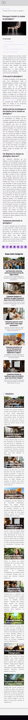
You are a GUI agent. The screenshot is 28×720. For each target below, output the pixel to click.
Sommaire (7, 39)
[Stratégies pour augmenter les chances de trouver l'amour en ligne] (14, 586)
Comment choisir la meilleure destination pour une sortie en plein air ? (14, 624)
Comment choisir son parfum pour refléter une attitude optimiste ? (14, 559)
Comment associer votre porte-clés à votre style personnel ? (14, 323)
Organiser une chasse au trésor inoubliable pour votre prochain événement (14, 685)
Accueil (3, 9)
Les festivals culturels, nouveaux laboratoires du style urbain (14, 273)
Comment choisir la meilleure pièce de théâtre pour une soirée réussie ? (14, 376)
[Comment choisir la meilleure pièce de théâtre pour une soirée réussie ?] (14, 366)
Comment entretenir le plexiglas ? (11, 52)
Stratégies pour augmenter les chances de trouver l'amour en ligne (14, 592)
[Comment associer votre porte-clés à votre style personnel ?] (14, 314)
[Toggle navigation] (4, 2)
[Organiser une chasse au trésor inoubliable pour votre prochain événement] (14, 679)
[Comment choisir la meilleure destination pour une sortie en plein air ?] (14, 618)
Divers (8, 9)
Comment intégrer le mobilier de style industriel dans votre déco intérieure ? (14, 298)
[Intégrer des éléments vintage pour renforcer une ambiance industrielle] (14, 648)
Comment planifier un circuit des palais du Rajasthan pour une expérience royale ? (14, 349)
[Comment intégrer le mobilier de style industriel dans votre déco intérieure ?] (14, 288)
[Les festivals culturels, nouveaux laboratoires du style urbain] (14, 263)
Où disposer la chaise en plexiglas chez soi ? (13, 49)
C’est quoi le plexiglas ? (9, 41)
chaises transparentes (10, 100)
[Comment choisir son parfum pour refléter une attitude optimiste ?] (14, 553)
